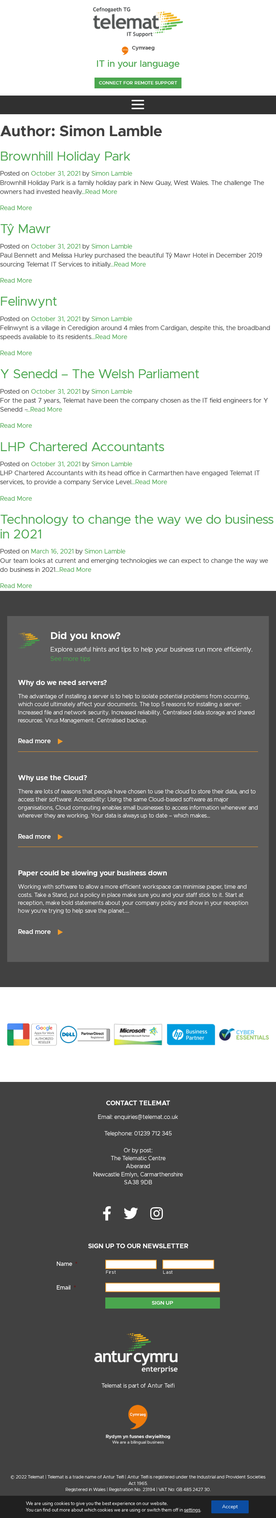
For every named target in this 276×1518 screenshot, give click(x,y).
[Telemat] (138, 35)
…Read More (99, 192)
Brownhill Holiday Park (65, 156)
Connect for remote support (138, 83)
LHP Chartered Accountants (82, 447)
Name (66, 1264)
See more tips (70, 659)
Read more (34, 741)
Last (168, 1272)
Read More (16, 208)
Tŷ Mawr (25, 229)
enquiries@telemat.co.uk (146, 1117)
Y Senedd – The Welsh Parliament (99, 374)
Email (66, 1288)
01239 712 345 (153, 1134)
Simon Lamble (111, 174)
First (111, 1272)
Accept (230, 1506)
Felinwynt (28, 301)
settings (192, 1510)
